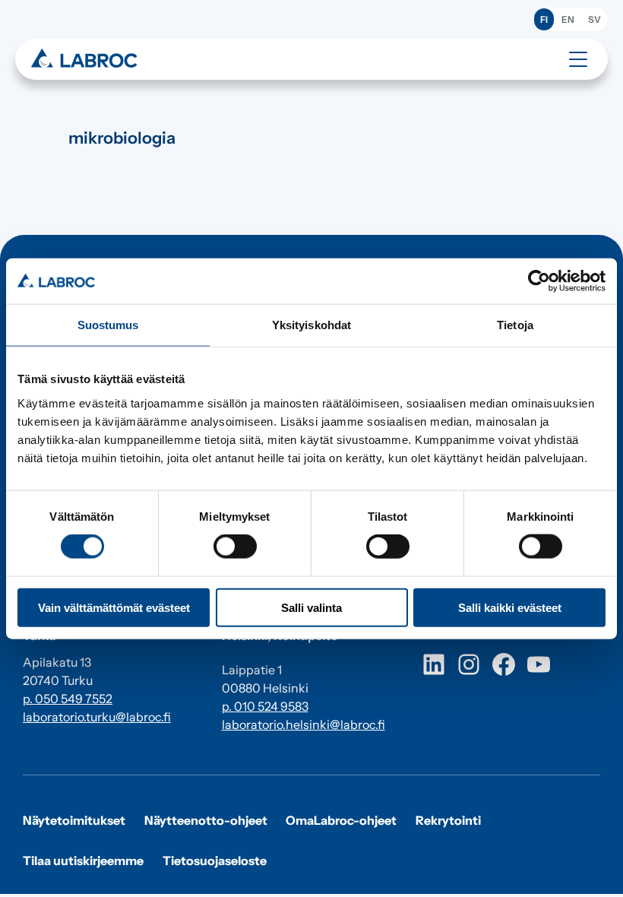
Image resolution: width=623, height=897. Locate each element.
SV (594, 19)
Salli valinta (311, 607)
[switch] (235, 546)
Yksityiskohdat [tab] (311, 325)
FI (544, 19)
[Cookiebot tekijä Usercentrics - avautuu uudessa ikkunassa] (539, 281)
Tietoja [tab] (515, 325)
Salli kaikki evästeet (509, 607)
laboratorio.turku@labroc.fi (97, 716)
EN (567, 19)
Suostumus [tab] (108, 325)
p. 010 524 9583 (265, 706)
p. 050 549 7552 (67, 698)
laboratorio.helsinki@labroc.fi (303, 724)
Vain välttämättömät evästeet (114, 607)
